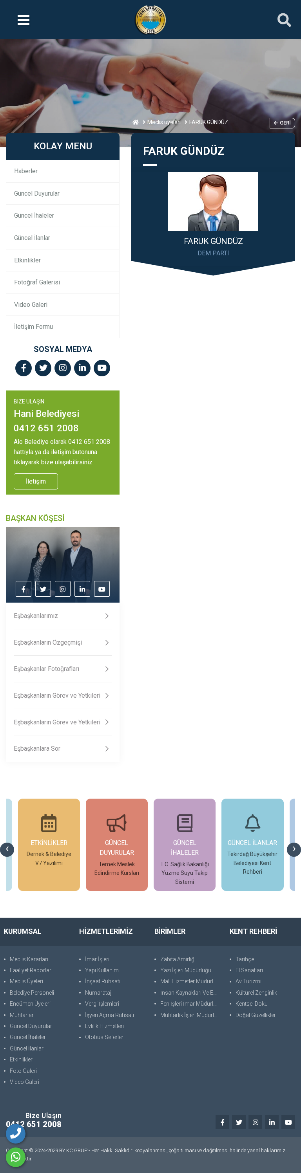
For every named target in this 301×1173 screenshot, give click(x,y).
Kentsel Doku (252, 1004)
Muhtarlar (22, 1015)
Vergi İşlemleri (102, 1004)
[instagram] (62, 368)
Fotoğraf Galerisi (37, 282)
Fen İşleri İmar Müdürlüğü (191, 1004)
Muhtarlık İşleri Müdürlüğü (191, 1015)
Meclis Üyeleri (26, 981)
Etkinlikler (27, 260)
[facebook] (23, 368)
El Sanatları (249, 970)
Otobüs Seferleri (105, 1037)
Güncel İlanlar (32, 238)
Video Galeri (30, 304)
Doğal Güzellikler (256, 1015)
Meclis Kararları (29, 959)
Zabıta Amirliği (178, 959)
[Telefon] (15, 1134)
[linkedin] (82, 368)
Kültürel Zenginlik (256, 993)
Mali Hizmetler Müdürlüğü (191, 981)
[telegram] (43, 368)
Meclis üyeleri (164, 122)
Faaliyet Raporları (31, 970)
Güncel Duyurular (37, 193)
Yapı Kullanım (102, 970)
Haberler (26, 171)
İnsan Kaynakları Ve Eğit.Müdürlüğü (191, 993)
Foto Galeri (23, 1071)
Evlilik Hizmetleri (104, 1026)
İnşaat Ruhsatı (102, 981)
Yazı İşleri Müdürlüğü (185, 970)
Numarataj (98, 993)
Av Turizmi (248, 981)
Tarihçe (245, 959)
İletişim (36, 481)
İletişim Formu (33, 326)
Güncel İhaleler (34, 215)
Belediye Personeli (32, 993)
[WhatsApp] (15, 1157)
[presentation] (7, 850)
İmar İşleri (97, 959)
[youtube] (102, 368)
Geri (285, 123)
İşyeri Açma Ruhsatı (109, 1015)
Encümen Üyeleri (30, 1004)
